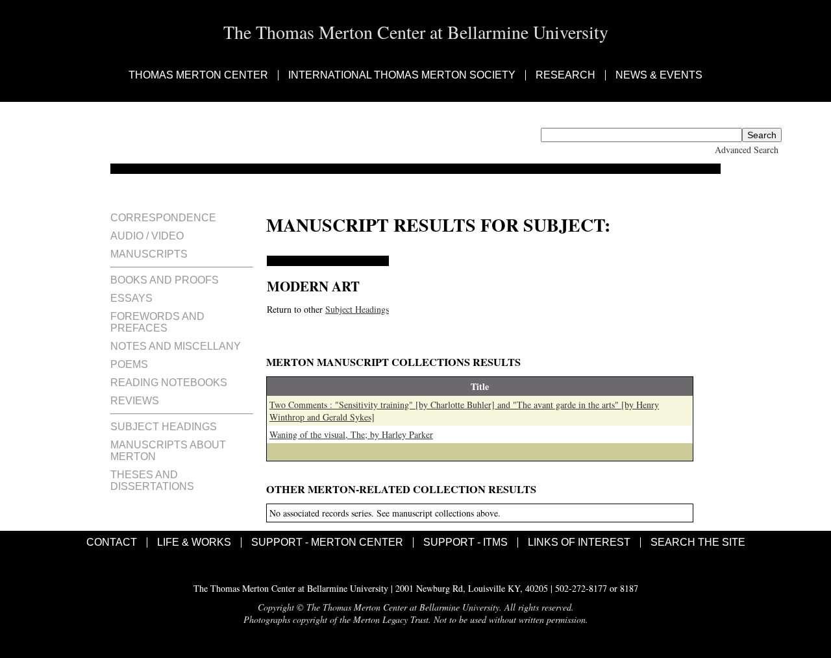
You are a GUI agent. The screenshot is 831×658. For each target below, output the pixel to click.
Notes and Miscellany (175, 346)
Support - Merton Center (327, 542)
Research (565, 75)
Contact (111, 542)
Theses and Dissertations (152, 480)
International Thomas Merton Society (401, 75)
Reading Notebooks (168, 382)
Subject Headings (163, 426)
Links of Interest (579, 542)
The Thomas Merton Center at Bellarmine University (415, 31)
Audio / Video (147, 235)
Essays (131, 298)
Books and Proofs (164, 280)
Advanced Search (746, 149)
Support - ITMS (465, 542)
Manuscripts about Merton (168, 450)
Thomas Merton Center (198, 75)
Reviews (134, 400)
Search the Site (698, 542)
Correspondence (163, 217)
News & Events (658, 75)
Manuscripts (149, 254)
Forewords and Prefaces (157, 322)
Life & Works (194, 542)
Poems (129, 364)
